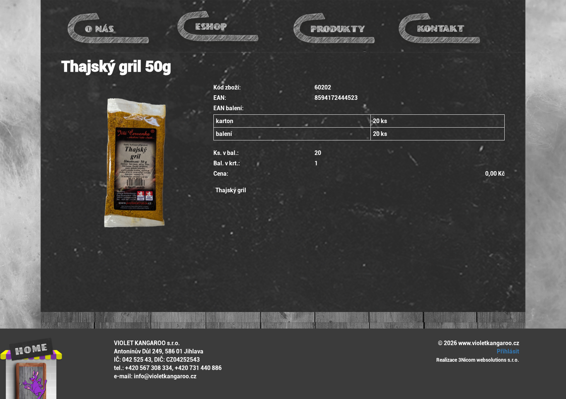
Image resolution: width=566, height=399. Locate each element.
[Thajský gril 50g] (131, 175)
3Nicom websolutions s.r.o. (488, 360)
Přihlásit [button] (507, 351)
